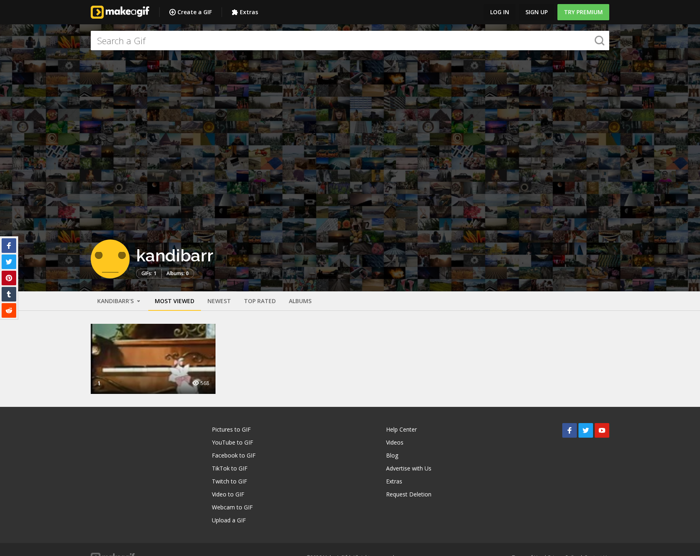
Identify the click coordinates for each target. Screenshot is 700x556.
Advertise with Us (408, 468)
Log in (499, 12)
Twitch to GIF (229, 481)
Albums (300, 301)
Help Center (401, 429)
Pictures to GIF (231, 429)
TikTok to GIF (230, 468)
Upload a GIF (229, 520)
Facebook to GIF (234, 455)
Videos (394, 442)
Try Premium (583, 12)
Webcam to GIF (232, 507)
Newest (219, 301)
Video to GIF (228, 494)
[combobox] (350, 40)
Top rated (260, 301)
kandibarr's (116, 301)
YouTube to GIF (232, 442)
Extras (249, 12)
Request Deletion (408, 494)
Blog (392, 455)
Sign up (536, 12)
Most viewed (174, 301)
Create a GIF (194, 12)
